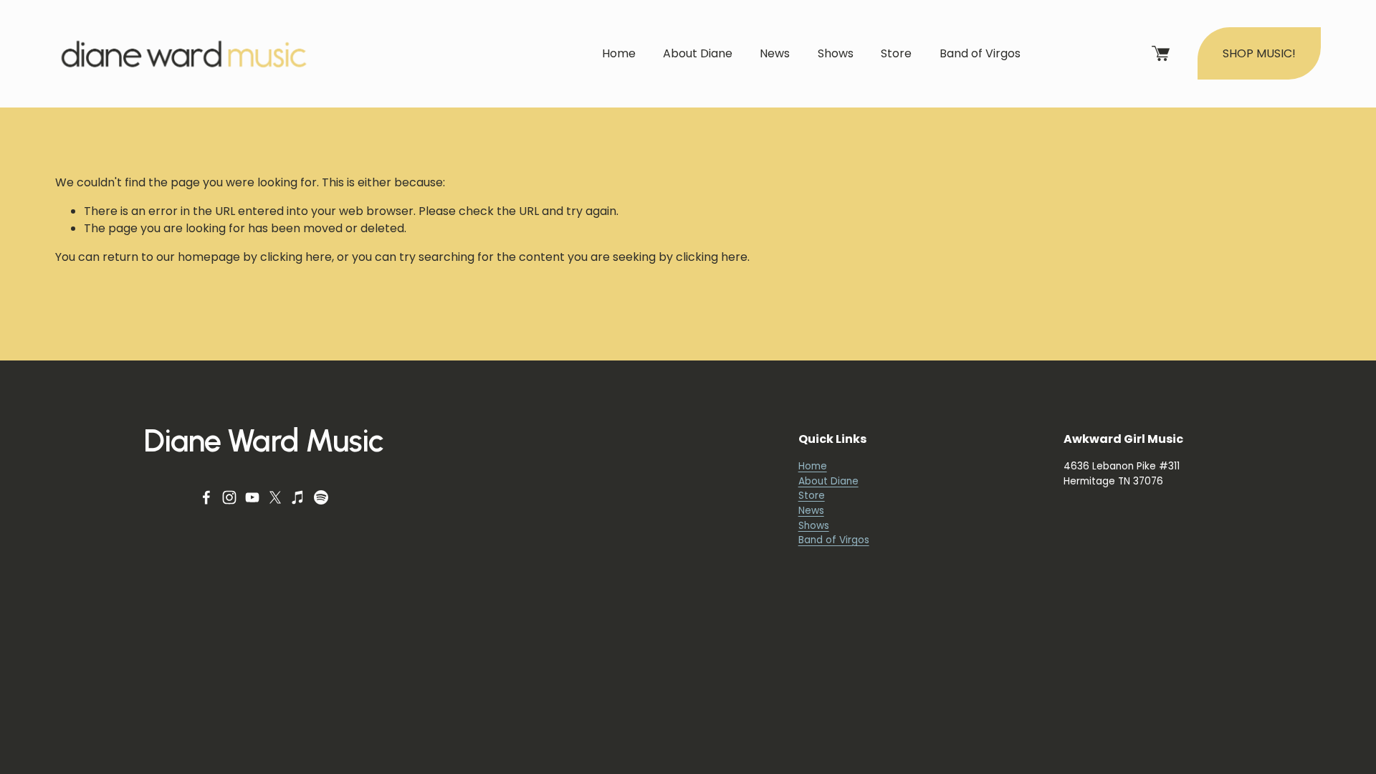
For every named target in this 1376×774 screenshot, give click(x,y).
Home (619, 53)
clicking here (296, 257)
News (775, 53)
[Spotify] (321, 497)
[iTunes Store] (298, 497)
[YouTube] (252, 497)
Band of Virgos (980, 53)
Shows (836, 53)
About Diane (697, 53)
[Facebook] (206, 497)
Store (896, 53)
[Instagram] (229, 497)
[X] (275, 497)
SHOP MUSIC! (1259, 53)
